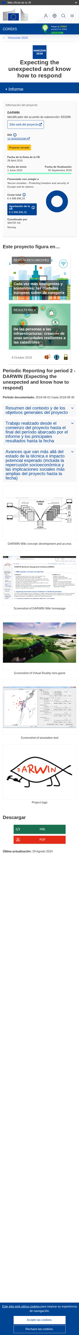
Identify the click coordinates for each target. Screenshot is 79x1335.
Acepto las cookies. (39, 1319)
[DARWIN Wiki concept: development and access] (39, 513)
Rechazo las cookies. (39, 1329)
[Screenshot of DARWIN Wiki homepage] (39, 577)
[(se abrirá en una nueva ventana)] (15, 14)
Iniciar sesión (46, 16)
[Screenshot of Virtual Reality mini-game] (39, 642)
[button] (55, 16)
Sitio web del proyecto (24, 126)
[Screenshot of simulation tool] (39, 707)
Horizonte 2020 (18, 37)
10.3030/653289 (16, 138)
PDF (43, 839)
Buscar (63, 16)
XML (43, 829)
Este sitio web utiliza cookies (21, 1306)
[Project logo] (39, 771)
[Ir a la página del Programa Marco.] (39, 52)
